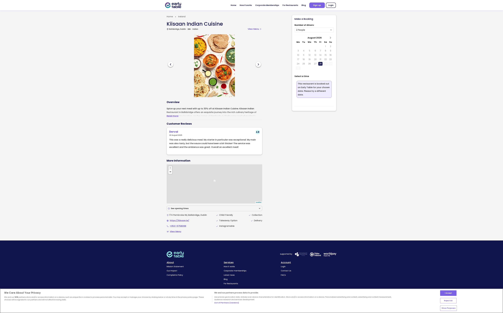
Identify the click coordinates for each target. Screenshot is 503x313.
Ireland (181, 16)
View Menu (255, 29)
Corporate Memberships (267, 5)
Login (330, 5)
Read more (172, 115)
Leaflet (258, 202)
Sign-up (317, 5)
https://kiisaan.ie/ (179, 220)
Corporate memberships (235, 270)
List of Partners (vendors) (226, 302)
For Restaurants (290, 5)
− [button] (170, 171)
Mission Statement (175, 266)
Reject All (448, 300)
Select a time (301, 76)
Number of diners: (304, 25)
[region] (251, 301)
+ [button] (170, 168)
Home (233, 5)
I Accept (448, 293)
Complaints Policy (175, 275)
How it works (246, 5)
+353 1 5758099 (178, 226)
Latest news (229, 275)
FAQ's (283, 275)
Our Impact (172, 270)
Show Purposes (448, 308)
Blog (304, 5)
